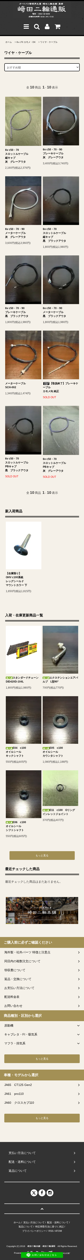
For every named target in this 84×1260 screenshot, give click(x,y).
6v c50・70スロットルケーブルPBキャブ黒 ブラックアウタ (16, 464)
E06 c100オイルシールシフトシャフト (16, 826)
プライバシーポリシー (34, 1231)
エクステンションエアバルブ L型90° (60, 679)
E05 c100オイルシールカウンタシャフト (53, 751)
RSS (50, 1231)
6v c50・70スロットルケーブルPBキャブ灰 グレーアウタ (54, 465)
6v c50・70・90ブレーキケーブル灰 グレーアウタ (53, 153)
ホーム (8, 42)
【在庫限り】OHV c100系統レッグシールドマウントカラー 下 (16, 579)
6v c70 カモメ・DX (26, 42)
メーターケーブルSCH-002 (15, 385)
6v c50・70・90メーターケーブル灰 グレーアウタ (15, 233)
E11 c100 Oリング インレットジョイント (60, 812)
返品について (26, 1226)
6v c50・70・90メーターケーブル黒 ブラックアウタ (54, 312)
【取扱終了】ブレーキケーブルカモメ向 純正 (60, 387)
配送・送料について (57, 1222)
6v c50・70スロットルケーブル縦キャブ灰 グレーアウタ (16, 155)
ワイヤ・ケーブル (49, 42)
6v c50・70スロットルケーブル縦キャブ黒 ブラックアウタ (54, 235)
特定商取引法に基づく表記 (49, 1226)
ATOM (58, 1231)
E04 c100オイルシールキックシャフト (16, 751)
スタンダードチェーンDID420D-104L (22, 679)
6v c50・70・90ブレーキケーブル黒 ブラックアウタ (16, 312)
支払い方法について (34, 1222)
